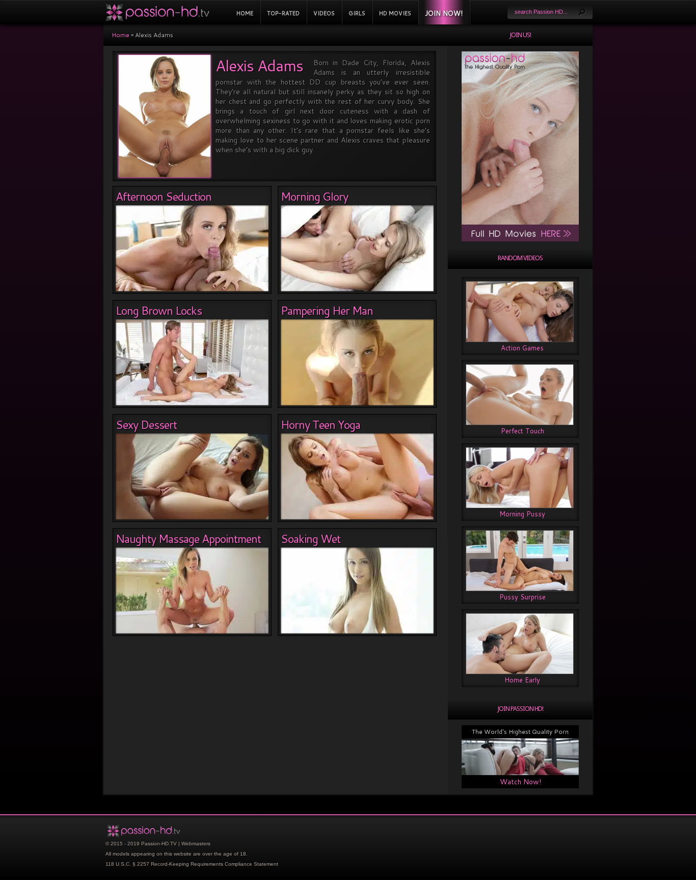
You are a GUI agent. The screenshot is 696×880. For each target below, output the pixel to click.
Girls (357, 13)
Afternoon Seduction (163, 196)
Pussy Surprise (522, 596)
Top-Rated (283, 13)
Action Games (522, 347)
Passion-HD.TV (159, 843)
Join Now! (444, 13)
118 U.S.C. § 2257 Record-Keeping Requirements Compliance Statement (191, 864)
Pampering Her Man (327, 310)
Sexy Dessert (146, 424)
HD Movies (395, 13)
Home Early (522, 679)
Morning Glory (314, 196)
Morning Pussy (522, 513)
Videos (324, 13)
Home (244, 13)
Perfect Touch (522, 430)
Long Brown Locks (159, 310)
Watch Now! (520, 782)
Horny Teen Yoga (320, 424)
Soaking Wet (310, 538)
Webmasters (195, 843)
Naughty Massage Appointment (188, 538)
